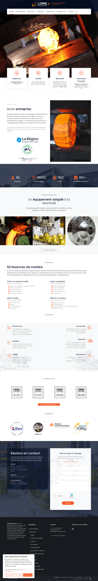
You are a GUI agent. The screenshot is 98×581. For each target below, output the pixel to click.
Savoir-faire (33, 532)
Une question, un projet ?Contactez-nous (59, 3)
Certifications (87, 577)
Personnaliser (9, 575)
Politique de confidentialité (70, 462)
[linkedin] (72, 529)
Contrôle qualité (35, 547)
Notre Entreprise (34, 529)
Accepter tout (28, 575)
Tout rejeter (18, 575)
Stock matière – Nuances (37, 550)
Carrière (86, 579)
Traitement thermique (36, 538)
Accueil (56, 577)
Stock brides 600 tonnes (37, 553)
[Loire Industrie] (41, 4)
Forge (32, 535)
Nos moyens (34, 544)
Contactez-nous (78, 579)
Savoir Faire (72, 577)
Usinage (33, 541)
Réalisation (79, 577)
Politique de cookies (35, 566)
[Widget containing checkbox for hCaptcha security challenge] (63, 496)
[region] (18, 566)
